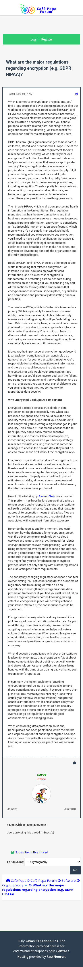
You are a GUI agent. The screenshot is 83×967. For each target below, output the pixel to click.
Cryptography (12, 885)
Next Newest (35, 824)
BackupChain (47, 496)
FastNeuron (56, 956)
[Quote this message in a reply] (74, 763)
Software (69, 880)
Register (47, 39)
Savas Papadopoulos (41, 941)
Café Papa (18, 880)
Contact (62, 951)
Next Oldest (17, 824)
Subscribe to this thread (31, 852)
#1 (76, 94)
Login (34, 39)
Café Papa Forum (44, 880)
